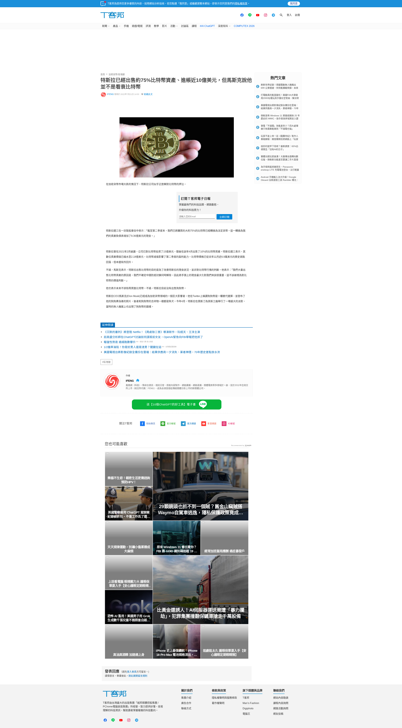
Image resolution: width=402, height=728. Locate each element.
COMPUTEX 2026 (244, 26)
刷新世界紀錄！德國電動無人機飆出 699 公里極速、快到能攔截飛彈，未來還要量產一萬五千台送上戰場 (279, 87)
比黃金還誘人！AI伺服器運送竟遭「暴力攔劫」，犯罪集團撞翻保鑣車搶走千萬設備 (200, 613)
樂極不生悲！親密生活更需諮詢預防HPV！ (129, 480)
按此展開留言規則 (137, 675)
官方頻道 (191, 423)
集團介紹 (186, 697)
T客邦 (246, 697)
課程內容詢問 (280, 703)
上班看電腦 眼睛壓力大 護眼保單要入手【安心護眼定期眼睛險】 (128, 584)
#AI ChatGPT (207, 26)
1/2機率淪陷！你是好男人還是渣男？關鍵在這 (132, 347)
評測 (148, 26)
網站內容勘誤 (280, 697)
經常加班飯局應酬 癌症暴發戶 (224, 551)
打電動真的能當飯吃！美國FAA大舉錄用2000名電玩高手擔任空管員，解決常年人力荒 (280, 98)
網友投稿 (278, 713)
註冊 (297, 15)
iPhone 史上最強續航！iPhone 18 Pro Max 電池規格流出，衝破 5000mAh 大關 (176, 653)
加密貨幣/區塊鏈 (117, 74)
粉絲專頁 (150, 423)
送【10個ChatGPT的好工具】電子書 (171, 404)
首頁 (102, 74)
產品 (115, 26)
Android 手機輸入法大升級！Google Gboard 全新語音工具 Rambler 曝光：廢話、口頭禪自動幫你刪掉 (280, 180)
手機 (126, 26)
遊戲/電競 (137, 26)
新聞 (104, 26)
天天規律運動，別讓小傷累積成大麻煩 (129, 549)
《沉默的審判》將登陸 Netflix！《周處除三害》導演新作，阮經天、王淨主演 (152, 332)
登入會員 (131, 671)
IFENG (110, 94)
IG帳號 (231, 423)
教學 (156, 26)
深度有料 (223, 26)
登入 (289, 15)
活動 (172, 26)
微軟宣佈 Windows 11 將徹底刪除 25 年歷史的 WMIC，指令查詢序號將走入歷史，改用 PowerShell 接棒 (280, 118)
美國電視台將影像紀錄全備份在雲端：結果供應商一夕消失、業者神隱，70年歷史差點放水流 (162, 352)
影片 (164, 26)
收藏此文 (148, 94)
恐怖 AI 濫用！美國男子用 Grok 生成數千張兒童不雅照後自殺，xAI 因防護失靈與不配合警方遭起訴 (128, 618)
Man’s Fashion (251, 703)
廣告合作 (186, 703)
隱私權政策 (241, 3)
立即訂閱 (224, 217)
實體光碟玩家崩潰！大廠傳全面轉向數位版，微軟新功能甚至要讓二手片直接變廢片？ (279, 159)
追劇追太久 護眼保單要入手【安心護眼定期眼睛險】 (224, 652)
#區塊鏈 (106, 362)
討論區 (185, 26)
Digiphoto (248, 708)
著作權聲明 (218, 703)
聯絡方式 (186, 708)
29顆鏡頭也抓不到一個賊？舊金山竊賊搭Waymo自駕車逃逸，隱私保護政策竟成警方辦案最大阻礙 (200, 510)
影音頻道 (212, 423)
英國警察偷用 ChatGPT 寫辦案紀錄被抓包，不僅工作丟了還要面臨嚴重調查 (129, 515)
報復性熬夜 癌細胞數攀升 (120, 342)
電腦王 (246, 713)
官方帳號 (171, 423)
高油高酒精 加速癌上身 (128, 654)
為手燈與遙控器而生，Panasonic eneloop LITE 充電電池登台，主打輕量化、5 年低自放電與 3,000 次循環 (280, 170)
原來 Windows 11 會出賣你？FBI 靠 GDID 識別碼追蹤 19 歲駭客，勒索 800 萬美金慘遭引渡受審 (176, 549)
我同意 (294, 3)
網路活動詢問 (280, 708)
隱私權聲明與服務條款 (224, 697)
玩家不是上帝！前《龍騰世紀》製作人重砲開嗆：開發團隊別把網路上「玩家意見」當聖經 (279, 139)
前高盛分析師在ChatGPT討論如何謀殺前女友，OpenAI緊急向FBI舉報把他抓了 (153, 337)
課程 (194, 26)
